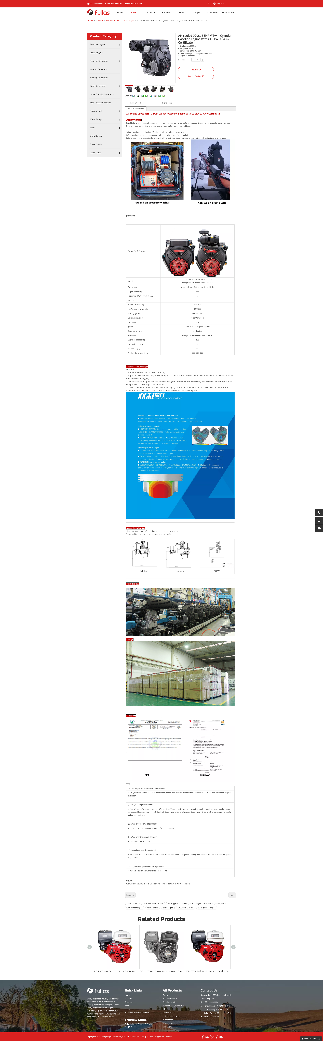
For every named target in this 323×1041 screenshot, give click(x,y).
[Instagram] (221, 1036)
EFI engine (219, 903)
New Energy (168, 1023)
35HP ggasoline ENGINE (178, 903)
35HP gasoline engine (207, 908)
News (127, 1005)
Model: (129, 103)
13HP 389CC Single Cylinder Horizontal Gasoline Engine (115, 971)
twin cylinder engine (135, 908)
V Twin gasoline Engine (201, 903)
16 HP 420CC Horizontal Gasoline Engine (208, 971)
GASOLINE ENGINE (185, 908)
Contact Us (129, 1009)
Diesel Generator (170, 1002)
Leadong (168, 1036)
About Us (128, 998)
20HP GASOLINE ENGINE (153, 903)
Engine (165, 995)
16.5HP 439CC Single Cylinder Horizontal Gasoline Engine (161, 971)
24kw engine (168, 908)
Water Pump (168, 1020)
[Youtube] (216, 1036)
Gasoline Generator (171, 998)
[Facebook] (202, 1036)
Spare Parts (167, 1027)
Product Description (136, 108)
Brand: (165, 103)
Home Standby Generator (173, 1005)
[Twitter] (211, 1036)
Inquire (194, 69)
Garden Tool (168, 1012)
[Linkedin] (207, 1036)
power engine (152, 908)
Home (127, 995)
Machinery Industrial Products (137, 1012)
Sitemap (149, 1036)
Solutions (128, 1002)
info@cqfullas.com (134, 3)
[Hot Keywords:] (209, 3)
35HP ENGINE (132, 903)
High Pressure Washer (172, 1016)
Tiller (165, 1009)
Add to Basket (194, 76)
